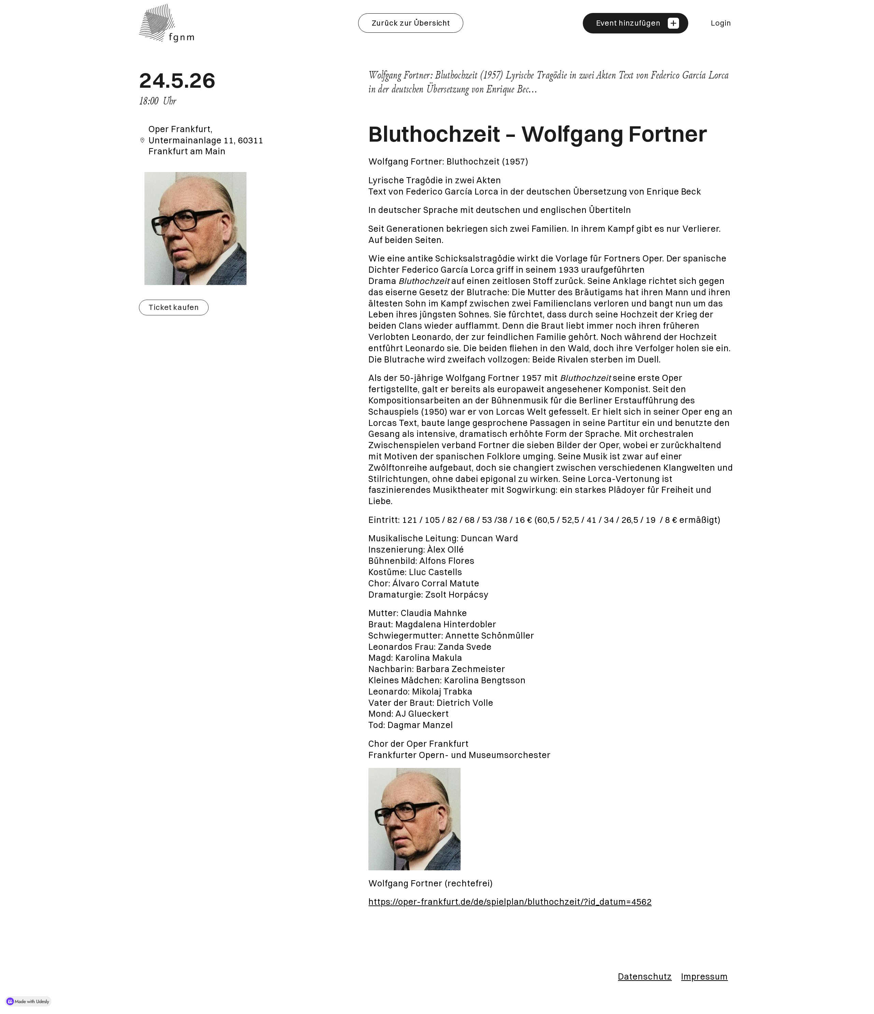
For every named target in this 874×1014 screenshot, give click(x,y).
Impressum (704, 976)
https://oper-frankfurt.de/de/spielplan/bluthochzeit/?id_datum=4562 (509, 902)
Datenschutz (645, 976)
